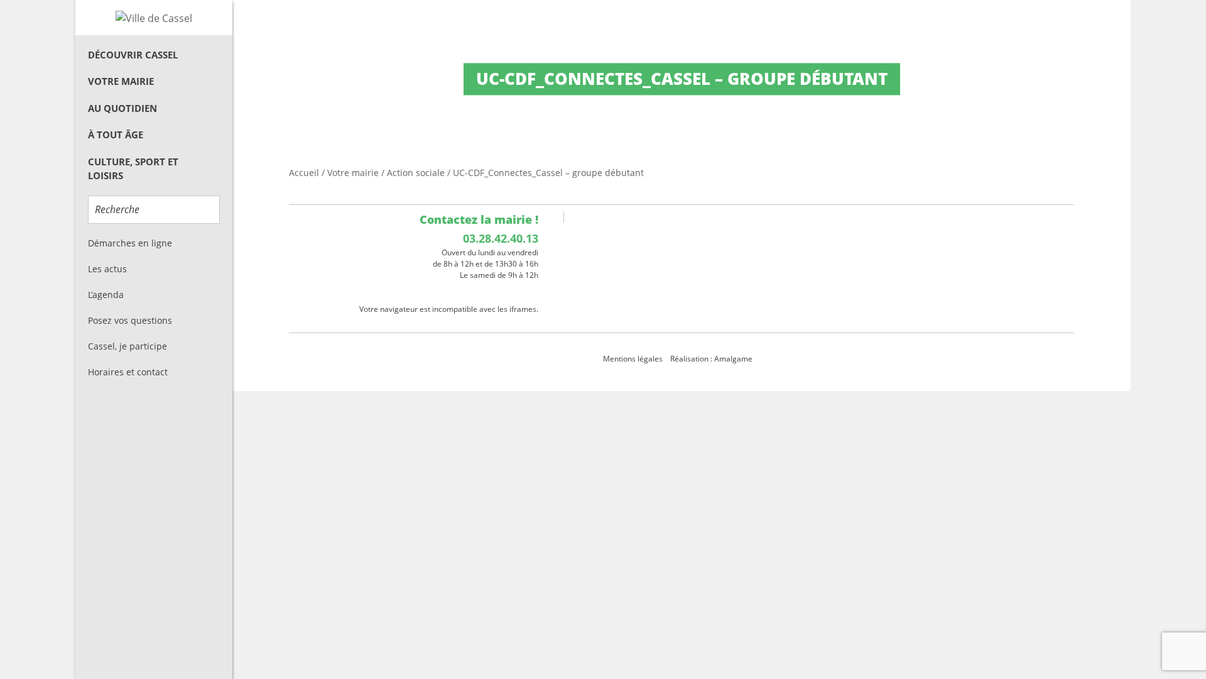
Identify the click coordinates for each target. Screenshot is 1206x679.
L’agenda (106, 295)
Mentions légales (633, 358)
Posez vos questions (130, 320)
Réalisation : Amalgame (712, 358)
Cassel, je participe (127, 346)
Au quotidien (122, 108)
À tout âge (115, 134)
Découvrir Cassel (133, 54)
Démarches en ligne (130, 243)
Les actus (107, 269)
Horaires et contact (128, 372)
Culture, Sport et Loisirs (133, 168)
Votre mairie (121, 81)
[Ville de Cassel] (153, 17)
